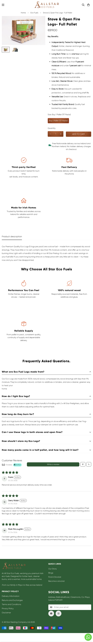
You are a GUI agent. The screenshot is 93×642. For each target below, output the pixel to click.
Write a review (53, 464)
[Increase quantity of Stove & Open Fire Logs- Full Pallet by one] (60, 134)
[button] (88, 5)
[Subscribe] (88, 607)
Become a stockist (56, 581)
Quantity (51, 128)
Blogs (50, 573)
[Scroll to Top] (88, 629)
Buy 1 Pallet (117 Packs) (58, 120)
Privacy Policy (8, 608)
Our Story (52, 569)
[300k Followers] (51, 613)
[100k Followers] (58, 613)
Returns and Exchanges (12, 600)
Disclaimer (6, 612)
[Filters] (82, 464)
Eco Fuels (34, 13)
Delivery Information (10, 596)
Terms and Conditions (11, 604)
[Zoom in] (40, 21)
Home (23, 13)
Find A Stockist (54, 577)
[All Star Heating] (46, 5)
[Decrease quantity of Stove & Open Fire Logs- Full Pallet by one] (50, 134)
